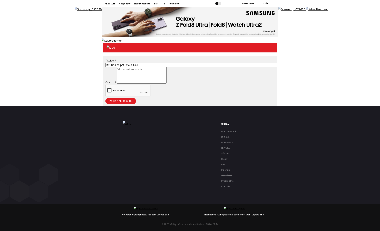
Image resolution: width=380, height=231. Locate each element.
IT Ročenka (227, 142)
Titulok (110, 60)
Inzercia (225, 169)
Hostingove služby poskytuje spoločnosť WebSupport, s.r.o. (234, 214)
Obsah (110, 82)
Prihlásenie (248, 3)
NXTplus (225, 148)
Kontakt (225, 186)
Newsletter (174, 3)
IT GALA (225, 137)
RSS (223, 164)
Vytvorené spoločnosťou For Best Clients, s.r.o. (145, 214)
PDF (156, 3)
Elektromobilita (142, 3)
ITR (163, 3)
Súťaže (225, 153)
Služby (266, 3)
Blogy (224, 159)
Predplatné (124, 3)
